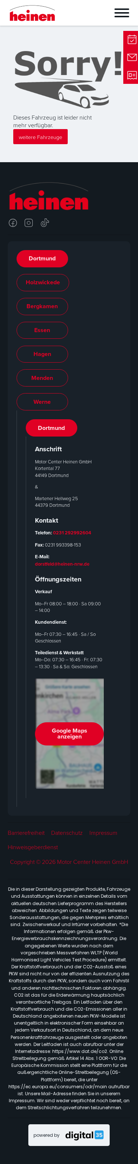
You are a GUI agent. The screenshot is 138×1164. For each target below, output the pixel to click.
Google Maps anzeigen (69, 733)
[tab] (42, 258)
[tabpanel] (69, 608)
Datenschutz (67, 833)
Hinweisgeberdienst (33, 847)
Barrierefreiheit (26, 833)
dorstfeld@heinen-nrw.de (62, 563)
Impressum (103, 833)
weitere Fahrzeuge (40, 136)
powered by (46, 1135)
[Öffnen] (99, 12)
